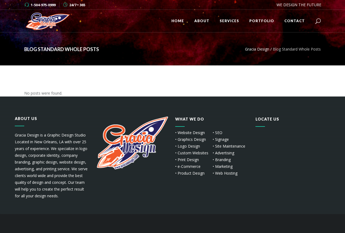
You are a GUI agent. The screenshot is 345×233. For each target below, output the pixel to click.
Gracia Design (257, 49)
